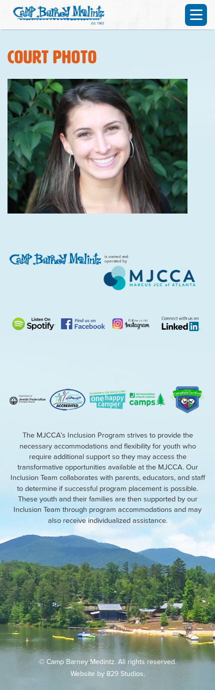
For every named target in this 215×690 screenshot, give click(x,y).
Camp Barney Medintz (62, 13)
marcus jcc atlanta (149, 278)
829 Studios (125, 674)
